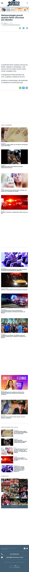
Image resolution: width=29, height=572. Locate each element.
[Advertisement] (14, 47)
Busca (27, 3)
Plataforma (11, 567)
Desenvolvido (11, 565)
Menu (2, 3)
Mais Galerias (14, 506)
